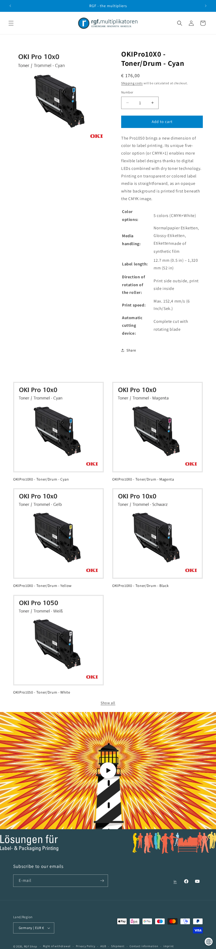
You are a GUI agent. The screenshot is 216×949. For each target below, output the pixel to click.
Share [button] (131, 350)
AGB (103, 946)
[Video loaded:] (108, 770)
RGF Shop (30, 946)
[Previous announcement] (10, 6)
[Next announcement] (206, 6)
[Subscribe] (102, 880)
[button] (11, 23)
